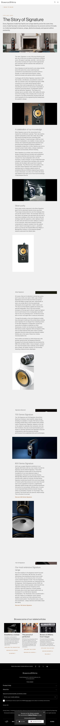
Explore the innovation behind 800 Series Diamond (12, 650)
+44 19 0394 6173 (30, 679)
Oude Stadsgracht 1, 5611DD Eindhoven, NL (30, 677)
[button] (54, 2)
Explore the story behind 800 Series (30, 651)
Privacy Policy (6, 710)
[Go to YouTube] (47, 666)
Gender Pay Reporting (52, 710)
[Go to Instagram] (39, 666)
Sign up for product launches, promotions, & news (14, 693)
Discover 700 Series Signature (23, 605)
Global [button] (5, 705)
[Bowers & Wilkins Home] (10, 2)
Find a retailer (30, 682)
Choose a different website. (30, 718)
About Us (6, 689)
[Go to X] (43, 666)
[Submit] (56, 697)
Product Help (7, 685)
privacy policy (28, 700)
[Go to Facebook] (35, 666)
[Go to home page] (30, 673)
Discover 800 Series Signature (23, 497)
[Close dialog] (44, 712)
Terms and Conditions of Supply (11, 713)
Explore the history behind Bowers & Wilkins (47, 651)
